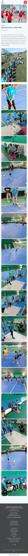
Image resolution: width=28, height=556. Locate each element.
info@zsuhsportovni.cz (14, 524)
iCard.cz (14, 551)
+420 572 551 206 (14, 521)
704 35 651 (15, 512)
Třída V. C (3, 25)
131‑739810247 (15, 517)
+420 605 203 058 (14, 523)
